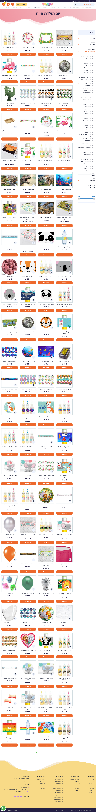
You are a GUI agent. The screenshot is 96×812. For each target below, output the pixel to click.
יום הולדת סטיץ (89, 65)
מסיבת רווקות (76, 783)
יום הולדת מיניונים (88, 118)
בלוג (79, 1)
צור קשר (74, 1)
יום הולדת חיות (89, 95)
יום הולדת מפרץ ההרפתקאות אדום (86, 135)
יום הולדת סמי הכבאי (88, 138)
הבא (36, 752)
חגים (93, 175)
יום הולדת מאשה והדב (87, 61)
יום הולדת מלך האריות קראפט (85, 147)
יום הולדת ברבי (89, 75)
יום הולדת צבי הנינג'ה (87, 143)
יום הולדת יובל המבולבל (87, 159)
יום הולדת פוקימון (89, 150)
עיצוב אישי (92, 187)
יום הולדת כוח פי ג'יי (88, 152)
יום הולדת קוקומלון (88, 125)
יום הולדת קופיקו (89, 140)
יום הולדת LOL (89, 127)
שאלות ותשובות (41, 786)
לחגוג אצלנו (42, 788)
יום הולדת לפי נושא (46, 17)
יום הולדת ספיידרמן (88, 92)
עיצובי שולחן (91, 185)
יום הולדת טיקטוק (88, 70)
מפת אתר (91, 788)
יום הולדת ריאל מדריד (87, 58)
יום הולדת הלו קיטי (88, 111)
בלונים (93, 42)
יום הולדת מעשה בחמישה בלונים (87, 80)
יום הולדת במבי (89, 113)
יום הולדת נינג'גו (89, 116)
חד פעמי (92, 44)
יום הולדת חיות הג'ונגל (85, 97)
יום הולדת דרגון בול (88, 109)
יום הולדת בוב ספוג (88, 123)
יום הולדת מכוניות (88, 154)
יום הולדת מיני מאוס (88, 130)
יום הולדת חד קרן (89, 86)
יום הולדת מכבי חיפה (88, 54)
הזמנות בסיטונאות (41, 779)
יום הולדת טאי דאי (88, 168)
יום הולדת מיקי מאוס (88, 157)
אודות (92, 1)
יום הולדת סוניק (89, 132)
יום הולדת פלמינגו (87, 99)
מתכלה (93, 183)
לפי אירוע (92, 173)
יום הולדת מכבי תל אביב (87, 161)
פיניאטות (77, 786)
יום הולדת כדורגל (88, 164)
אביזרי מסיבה (91, 49)
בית (61, 17)
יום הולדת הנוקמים (88, 90)
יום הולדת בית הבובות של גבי (86, 77)
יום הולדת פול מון (89, 166)
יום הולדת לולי (89, 171)
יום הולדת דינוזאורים (86, 102)
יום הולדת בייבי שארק (87, 120)
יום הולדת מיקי (89, 145)
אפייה (93, 178)
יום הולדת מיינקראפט (88, 104)
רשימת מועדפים (41, 783)
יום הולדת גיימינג (89, 106)
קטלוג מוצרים (85, 1)
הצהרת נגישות (90, 795)
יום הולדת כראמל (88, 68)
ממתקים (92, 180)
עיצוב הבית (92, 47)
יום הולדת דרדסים (88, 72)
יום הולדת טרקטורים (88, 88)
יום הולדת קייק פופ (88, 63)
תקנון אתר (91, 792)
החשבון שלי (42, 781)
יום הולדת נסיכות (89, 83)
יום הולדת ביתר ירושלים (87, 56)
